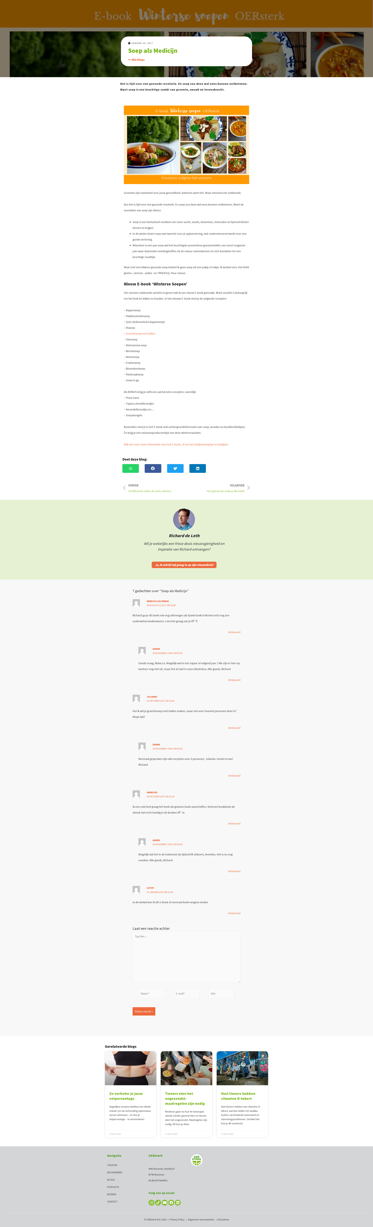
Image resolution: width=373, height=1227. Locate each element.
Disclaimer (223, 1219)
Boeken (111, 1194)
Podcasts (113, 1187)
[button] (130, 468)
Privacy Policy (177, 1219)
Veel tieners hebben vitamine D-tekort (238, 1096)
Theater (112, 1165)
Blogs (111, 1179)
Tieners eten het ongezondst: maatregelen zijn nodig (185, 1098)
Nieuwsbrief (115, 1172)
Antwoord (234, 632)
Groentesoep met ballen (140, 333)
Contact (112, 1201)
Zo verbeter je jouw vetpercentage (126, 1096)
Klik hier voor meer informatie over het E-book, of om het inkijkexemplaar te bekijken (176, 444)
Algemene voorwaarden (201, 1219)
